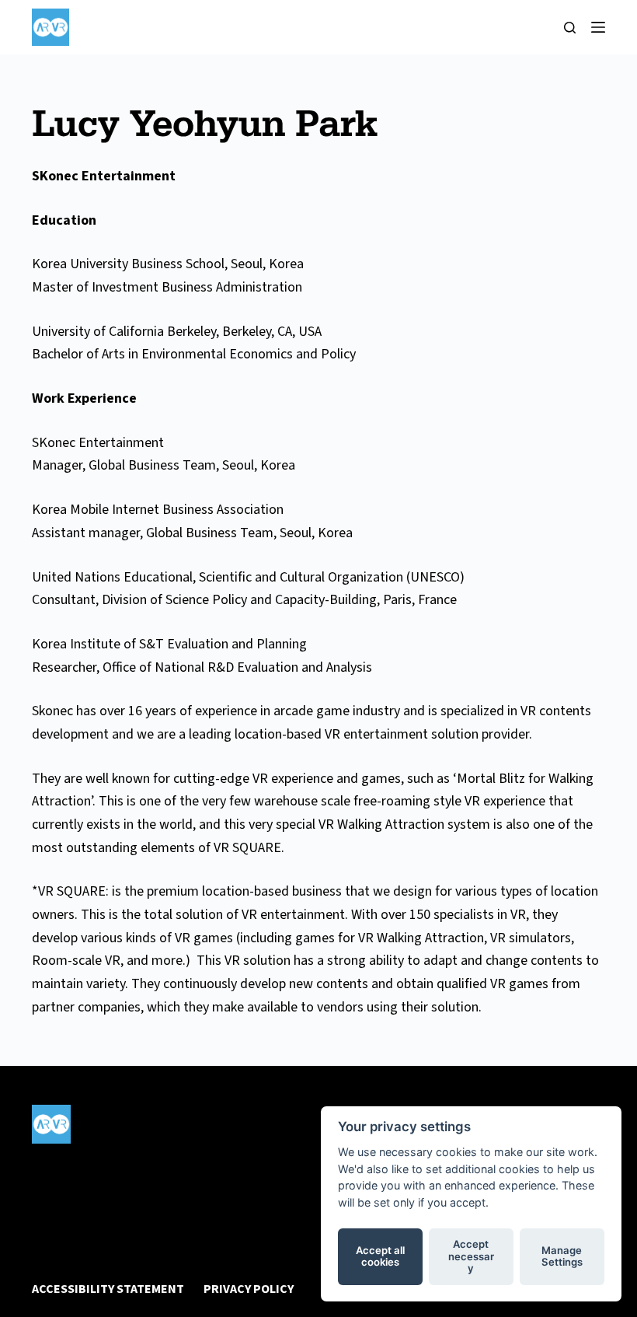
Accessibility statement (108, 1289)
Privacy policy (249, 1289)
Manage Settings (562, 1256)
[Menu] (598, 27)
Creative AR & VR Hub (123, 1158)
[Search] (570, 27)
